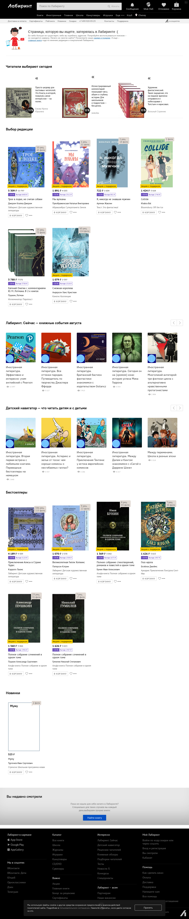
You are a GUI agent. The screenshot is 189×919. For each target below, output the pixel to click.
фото (41, 150)
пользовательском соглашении (75, 908)
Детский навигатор (108, 845)
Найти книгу (94, 817)
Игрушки (108, 15)
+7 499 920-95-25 (87, 21)
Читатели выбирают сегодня (29, 66)
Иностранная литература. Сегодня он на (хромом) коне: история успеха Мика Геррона (127, 375)
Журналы (57, 849)
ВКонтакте (13, 868)
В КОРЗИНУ (16, 215)
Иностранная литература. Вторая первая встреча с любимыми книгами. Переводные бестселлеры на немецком (18, 464)
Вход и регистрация (154, 848)
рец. (40, 147)
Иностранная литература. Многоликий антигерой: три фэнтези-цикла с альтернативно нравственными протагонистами (162, 379)
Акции (56, 883)
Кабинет (147, 857)
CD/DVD (57, 864)
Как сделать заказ (152, 872)
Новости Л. (103, 868)
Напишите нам (151, 891)
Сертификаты (36, 21)
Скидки (72, 21)
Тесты (100, 864)
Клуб (129, 15)
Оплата (146, 877)
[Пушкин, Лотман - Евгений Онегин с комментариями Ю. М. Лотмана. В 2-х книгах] (26, 276)
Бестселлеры (16, 492)
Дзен (10, 887)
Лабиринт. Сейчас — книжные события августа (43, 323)
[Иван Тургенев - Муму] (24, 751)
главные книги (35, 40)
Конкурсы (103, 873)
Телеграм (12, 891)
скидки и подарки (102, 38)
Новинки (13, 693)
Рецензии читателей (109, 849)
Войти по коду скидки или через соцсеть (157, 842)
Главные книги (60, 888)
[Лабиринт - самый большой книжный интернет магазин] (21, 4)
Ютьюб (11, 877)
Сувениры (58, 868)
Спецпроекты (105, 878)
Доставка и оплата (17, 21)
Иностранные (53, 15)
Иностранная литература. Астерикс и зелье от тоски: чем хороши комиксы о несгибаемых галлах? (55, 460)
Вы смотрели (150, 853)
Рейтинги (50, 21)
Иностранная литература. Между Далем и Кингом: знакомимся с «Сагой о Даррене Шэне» (126, 460)
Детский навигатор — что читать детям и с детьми (46, 408)
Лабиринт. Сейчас (107, 840)
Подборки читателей (109, 859)
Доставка (147, 882)
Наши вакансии (106, 898)
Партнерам (103, 893)
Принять (148, 907)
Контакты (109, 21)
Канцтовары (93, 15)
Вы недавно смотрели (24, 796)
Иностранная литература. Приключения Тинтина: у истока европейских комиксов (91, 460)
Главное (68, 15)
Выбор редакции (19, 129)
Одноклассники (16, 882)
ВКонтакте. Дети (16, 873)
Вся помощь (149, 896)
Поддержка (122, 21)
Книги (40, 15)
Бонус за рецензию (63, 893)
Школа (79, 15)
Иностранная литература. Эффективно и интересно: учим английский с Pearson (19, 375)
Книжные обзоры (107, 854)
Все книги (58, 840)
